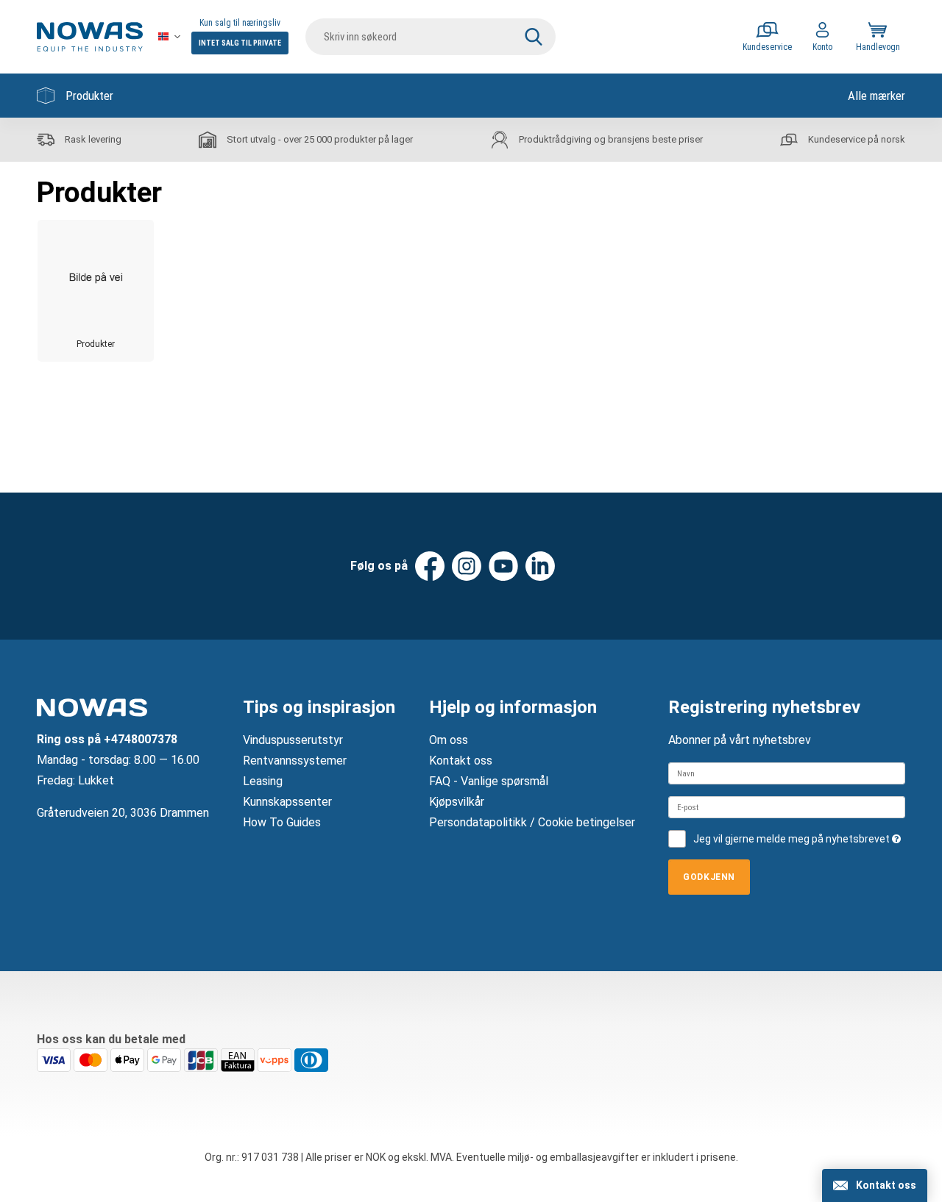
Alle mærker (876, 95)
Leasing (263, 781)
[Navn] (786, 773)
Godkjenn (709, 877)
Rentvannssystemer (295, 761)
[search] (430, 36)
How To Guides (282, 822)
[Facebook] (430, 566)
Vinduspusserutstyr (293, 740)
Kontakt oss (460, 761)
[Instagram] (466, 566)
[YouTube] (503, 566)
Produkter (89, 95)
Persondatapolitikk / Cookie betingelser (532, 822)
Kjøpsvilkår (456, 802)
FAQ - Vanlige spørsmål (488, 781)
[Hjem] (90, 37)
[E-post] (786, 807)
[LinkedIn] (540, 566)
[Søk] (533, 36)
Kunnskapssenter (287, 802)
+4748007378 (140, 739)
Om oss (448, 740)
